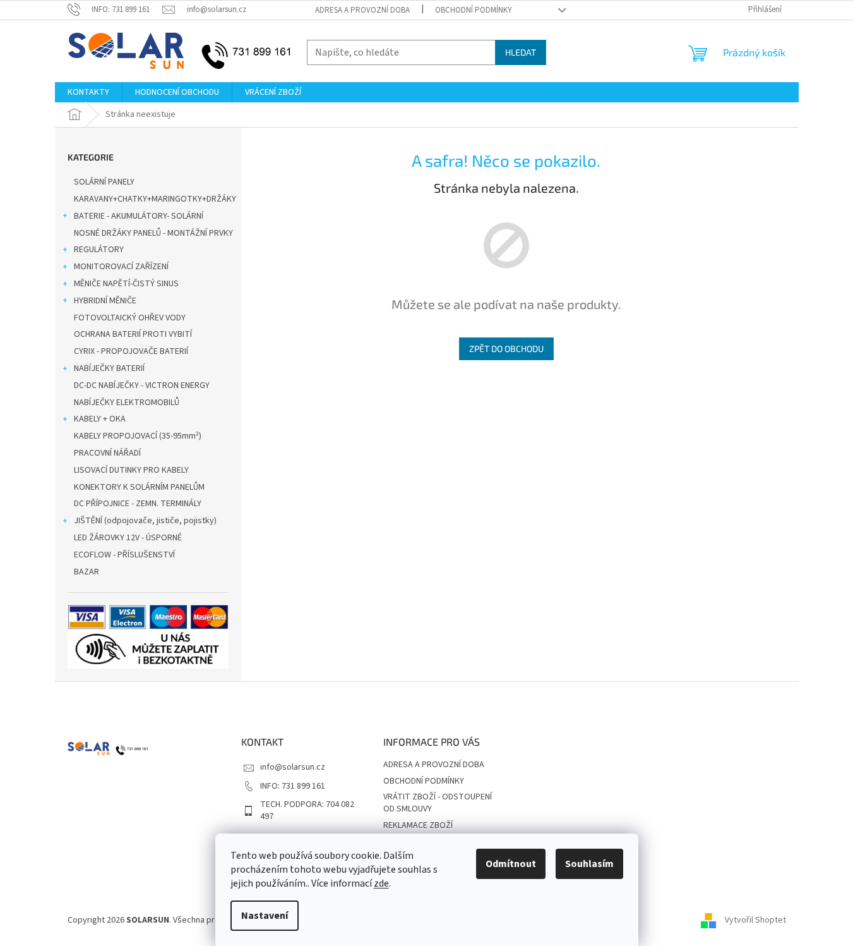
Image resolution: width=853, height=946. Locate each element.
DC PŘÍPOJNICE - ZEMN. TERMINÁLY (137, 503)
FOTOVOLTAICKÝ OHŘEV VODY (130, 318)
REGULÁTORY (99, 249)
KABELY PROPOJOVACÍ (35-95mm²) (137, 436)
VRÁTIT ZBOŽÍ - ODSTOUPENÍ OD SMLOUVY (437, 803)
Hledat (520, 52)
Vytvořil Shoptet (755, 920)
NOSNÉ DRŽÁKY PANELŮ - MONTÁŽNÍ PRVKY (153, 233)
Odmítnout (511, 864)
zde (381, 883)
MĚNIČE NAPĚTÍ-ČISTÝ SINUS (126, 283)
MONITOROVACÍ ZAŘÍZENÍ (121, 266)
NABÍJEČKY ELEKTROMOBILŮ (126, 402)
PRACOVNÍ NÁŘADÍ (107, 453)
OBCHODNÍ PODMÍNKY (473, 10)
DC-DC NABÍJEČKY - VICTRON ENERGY (142, 385)
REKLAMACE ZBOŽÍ (418, 825)
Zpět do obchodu (506, 348)
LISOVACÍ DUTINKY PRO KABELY (131, 470)
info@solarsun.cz (292, 767)
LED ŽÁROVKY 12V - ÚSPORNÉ (128, 537)
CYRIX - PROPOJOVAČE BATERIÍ (131, 351)
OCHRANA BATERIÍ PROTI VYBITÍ (133, 334)
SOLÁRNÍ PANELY (104, 182)
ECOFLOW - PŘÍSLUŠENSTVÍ (124, 555)
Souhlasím (589, 864)
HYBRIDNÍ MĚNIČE (105, 300)
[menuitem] (88, 92)
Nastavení (264, 916)
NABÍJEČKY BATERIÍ (109, 368)
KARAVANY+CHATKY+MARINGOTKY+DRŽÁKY (155, 199)
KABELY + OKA (100, 419)
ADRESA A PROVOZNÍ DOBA (362, 10)
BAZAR (86, 572)
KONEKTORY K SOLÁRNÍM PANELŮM (139, 487)
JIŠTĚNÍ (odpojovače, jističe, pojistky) (145, 520)
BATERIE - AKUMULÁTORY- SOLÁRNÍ (138, 216)
